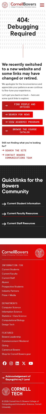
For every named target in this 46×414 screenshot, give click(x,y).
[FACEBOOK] (5, 363)
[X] (24, 363)
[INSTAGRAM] (11, 363)
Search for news (19, 114)
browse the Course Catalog (25, 131)
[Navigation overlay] (42, 5)
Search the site (15, 150)
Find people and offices (24, 106)
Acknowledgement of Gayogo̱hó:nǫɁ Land (17, 378)
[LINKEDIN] (17, 363)
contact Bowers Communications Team (18, 156)
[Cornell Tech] (16, 391)
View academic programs (24, 121)
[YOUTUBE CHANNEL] (31, 363)
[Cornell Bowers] (19, 5)
